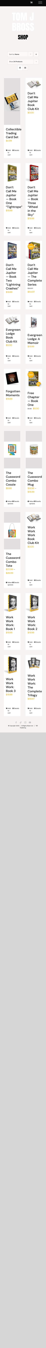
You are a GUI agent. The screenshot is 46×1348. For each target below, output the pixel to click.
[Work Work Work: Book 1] (12, 603)
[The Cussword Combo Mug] (34, 449)
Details (16, 150)
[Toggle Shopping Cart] (31, 2)
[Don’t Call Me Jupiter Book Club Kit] (34, 83)
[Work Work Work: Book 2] (34, 603)
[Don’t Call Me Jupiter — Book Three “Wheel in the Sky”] (34, 173)
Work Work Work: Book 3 (11, 685)
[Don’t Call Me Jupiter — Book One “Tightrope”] (12, 173)
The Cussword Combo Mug (35, 479)
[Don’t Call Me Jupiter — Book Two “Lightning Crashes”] (12, 250)
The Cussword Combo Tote (13, 560)
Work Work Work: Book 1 (10, 623)
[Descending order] (36, 54)
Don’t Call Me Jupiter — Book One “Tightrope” (14, 197)
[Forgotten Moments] (12, 378)
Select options (10, 502)
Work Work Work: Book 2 (32, 623)
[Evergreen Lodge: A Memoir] (34, 323)
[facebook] (16, 722)
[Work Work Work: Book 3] (12, 665)
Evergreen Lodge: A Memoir (35, 339)
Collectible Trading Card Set (13, 133)
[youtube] (30, 722)
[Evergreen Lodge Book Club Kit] (12, 320)
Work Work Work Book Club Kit (33, 535)
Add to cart (9, 152)
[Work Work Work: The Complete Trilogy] (34, 663)
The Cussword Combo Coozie (13, 479)
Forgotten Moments (13, 393)
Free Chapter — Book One (33, 399)
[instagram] (25, 722)
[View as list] (25, 67)
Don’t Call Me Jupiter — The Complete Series (35, 274)
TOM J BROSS (23, 22)
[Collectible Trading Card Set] (12, 101)
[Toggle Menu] (40, 2)
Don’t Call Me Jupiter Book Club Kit (33, 101)
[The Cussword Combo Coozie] (12, 449)
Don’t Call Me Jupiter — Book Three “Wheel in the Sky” (33, 201)
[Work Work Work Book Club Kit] (34, 517)
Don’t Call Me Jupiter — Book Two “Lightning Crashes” (13, 276)
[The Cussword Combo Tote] (12, 530)
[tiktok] (21, 722)
